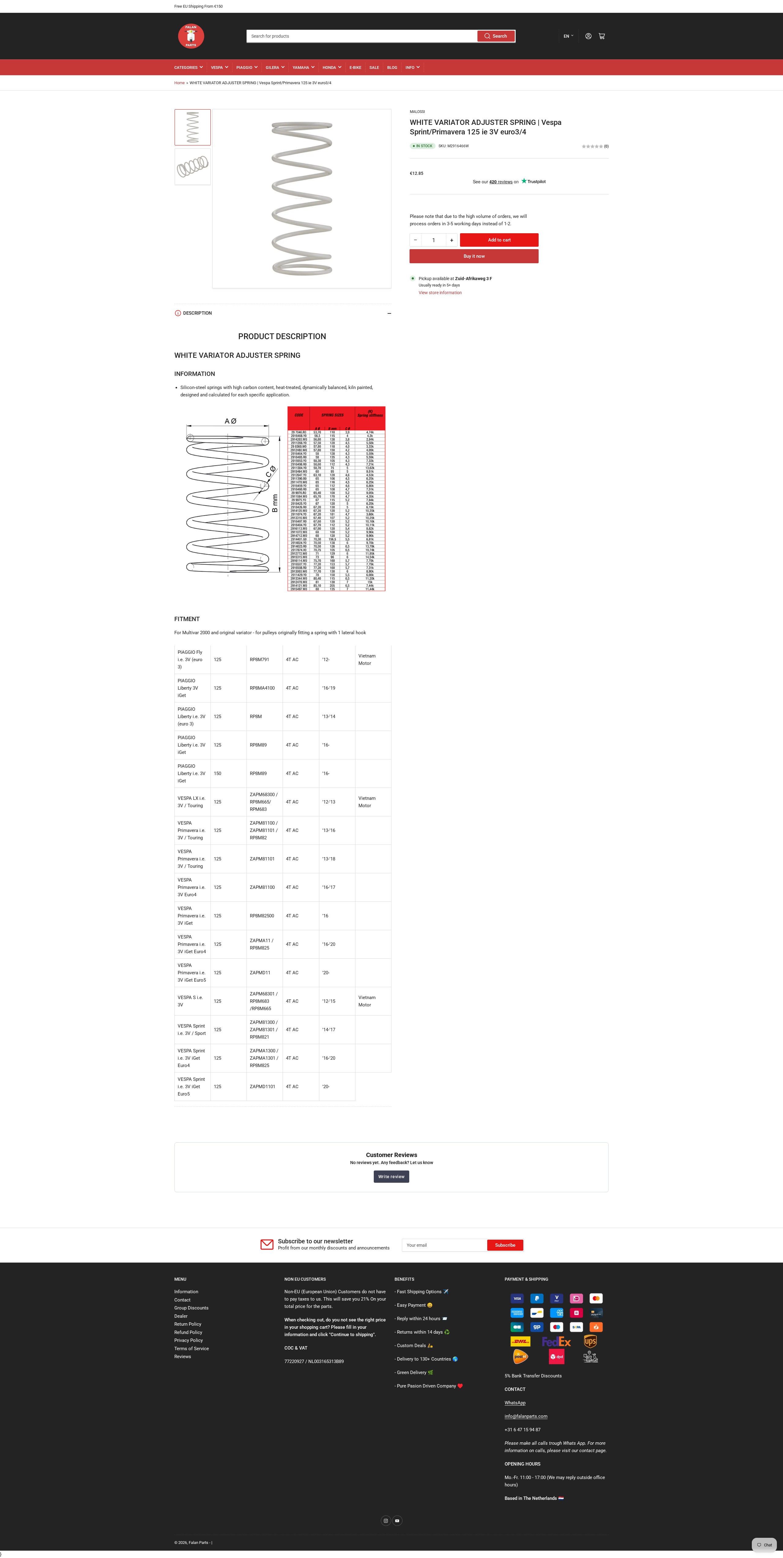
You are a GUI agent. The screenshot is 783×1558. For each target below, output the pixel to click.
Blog (392, 67)
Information (186, 1291)
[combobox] (381, 36)
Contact (182, 1300)
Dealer (180, 1316)
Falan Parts (198, 1542)
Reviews (182, 1356)
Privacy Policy (188, 1340)
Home (179, 83)
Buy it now (474, 256)
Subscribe (505, 1245)
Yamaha (301, 67)
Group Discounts (191, 1308)
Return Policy (187, 1324)
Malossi (417, 112)
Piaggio (244, 67)
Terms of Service (191, 1348)
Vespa (217, 67)
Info (410, 67)
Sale (374, 67)
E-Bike (355, 67)
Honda (329, 67)
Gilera (272, 67)
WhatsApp (515, 1403)
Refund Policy (188, 1332)
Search (500, 36)
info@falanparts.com (526, 1416)
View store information (440, 292)
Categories (186, 67)
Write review (391, 1176)
